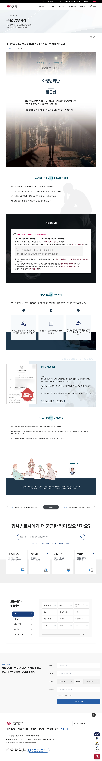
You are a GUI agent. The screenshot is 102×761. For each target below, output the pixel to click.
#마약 (48, 543)
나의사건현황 (50, 1)
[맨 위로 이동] (94, 715)
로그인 (42, 1)
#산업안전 (35, 543)
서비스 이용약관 (10, 729)
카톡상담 (97, 744)
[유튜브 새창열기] (20, 750)
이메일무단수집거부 (52, 729)
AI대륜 (94, 1)
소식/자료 (82, 6)
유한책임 (41, 729)
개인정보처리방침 (23, 729)
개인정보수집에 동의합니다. (66, 696)
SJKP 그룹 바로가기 (80, 724)
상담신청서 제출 (79, 701)
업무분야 (61, 6)
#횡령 (42, 543)
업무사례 (51, 6)
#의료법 (54, 543)
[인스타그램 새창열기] (24, 750)
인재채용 (86, 1)
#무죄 (68, 543)
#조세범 (61, 543)
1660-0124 (73, 1)
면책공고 (33, 729)
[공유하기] (94, 37)
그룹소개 (41, 6)
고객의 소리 (59, 1)
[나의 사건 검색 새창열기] (8, 750)
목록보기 (51, 507)
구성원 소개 (72, 6)
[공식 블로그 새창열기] (12, 750)
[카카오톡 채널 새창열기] (16, 750)
